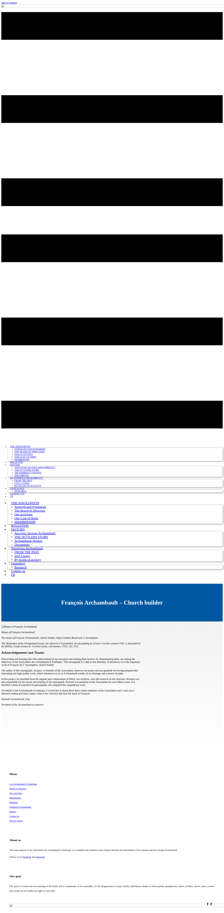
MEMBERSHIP (25, 522)
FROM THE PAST (23, 480)
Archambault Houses (27, 473)
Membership (15, 798)
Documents (22, 544)
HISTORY (15, 465)
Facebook (26, 857)
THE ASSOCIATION (20, 446)
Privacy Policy (16, 821)
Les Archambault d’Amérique (23, 784)
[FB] (209, 904)
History (13, 812)
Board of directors (18, 789)
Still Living (22, 483)
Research (20, 567)
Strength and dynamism (29, 449)
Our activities (23, 454)
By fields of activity (27, 486)
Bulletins (14, 802)
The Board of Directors (29, 452)
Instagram (40, 857)
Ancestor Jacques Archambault (34, 467)
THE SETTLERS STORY (26, 470)
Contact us (17, 494)
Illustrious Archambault (26, 478)
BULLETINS (20, 525)
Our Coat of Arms (25, 457)
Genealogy (17, 488)
